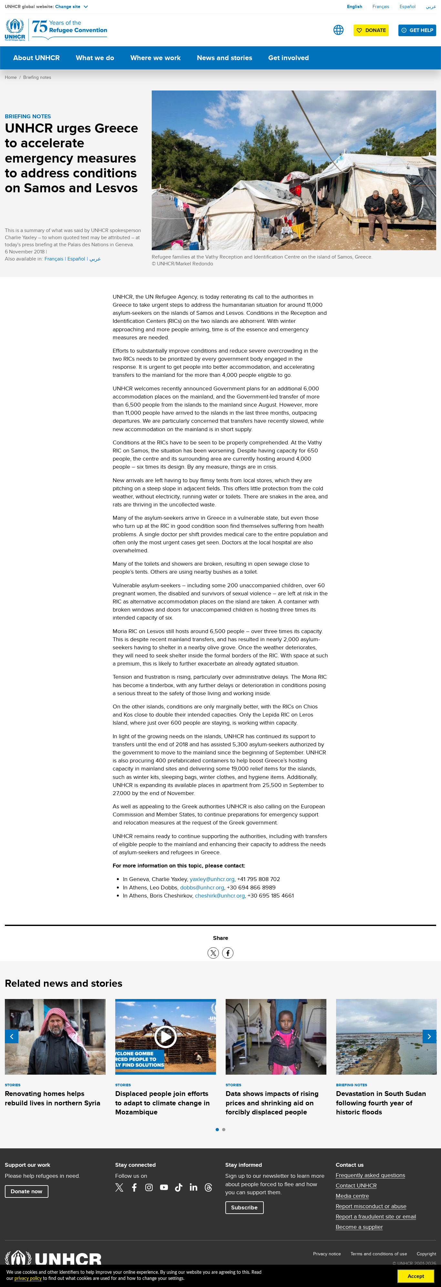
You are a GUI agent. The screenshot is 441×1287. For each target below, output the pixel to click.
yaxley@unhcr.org (212, 879)
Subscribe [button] (244, 1207)
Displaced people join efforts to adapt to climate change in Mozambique (162, 1102)
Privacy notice (327, 1253)
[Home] (50, 30)
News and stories (224, 57)
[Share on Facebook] (227, 953)
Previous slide (11, 1036)
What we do (95, 57)
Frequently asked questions (370, 1175)
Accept (416, 1276)
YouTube (164, 1187)
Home (11, 77)
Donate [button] (375, 30)
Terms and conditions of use (379, 1253)
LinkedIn (194, 1187)
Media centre (352, 1195)
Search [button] (318, 30)
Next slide (429, 1036)
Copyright (426, 1253)
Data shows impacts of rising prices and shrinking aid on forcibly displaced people (272, 1102)
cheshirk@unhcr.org (220, 895)
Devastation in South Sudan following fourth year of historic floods (381, 1102)
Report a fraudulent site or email (376, 1216)
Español (407, 6)
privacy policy (28, 1278)
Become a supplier (359, 1226)
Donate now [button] (26, 1191)
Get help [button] (421, 30)
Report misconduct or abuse (371, 1206)
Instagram (149, 1187)
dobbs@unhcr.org (202, 887)
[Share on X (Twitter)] (213, 953)
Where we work (155, 57)
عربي (431, 6)
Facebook (134, 1187)
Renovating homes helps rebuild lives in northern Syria (52, 1098)
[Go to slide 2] (225, 1131)
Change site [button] (67, 6)
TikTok (179, 1187)
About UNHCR (36, 57)
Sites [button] (338, 30)
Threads (208, 1187)
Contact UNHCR (356, 1185)
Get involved (288, 57)
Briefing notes (37, 77)
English (354, 6)
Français (381, 6)
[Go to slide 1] (219, 1131)
